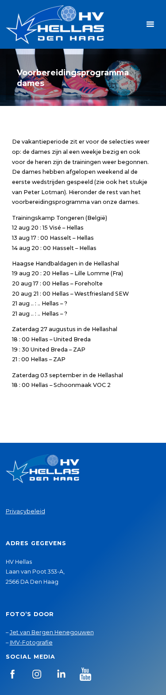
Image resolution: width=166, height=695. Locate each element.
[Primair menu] (150, 24)
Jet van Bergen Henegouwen (52, 632)
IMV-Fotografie (31, 642)
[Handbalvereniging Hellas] (55, 24)
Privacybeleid (25, 511)
